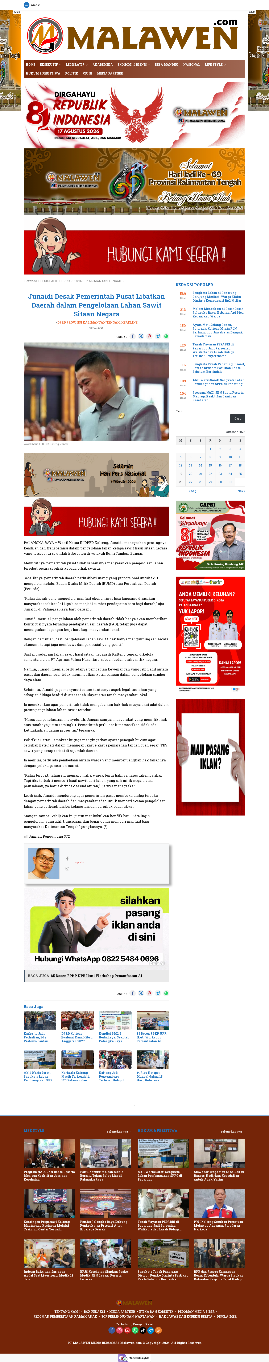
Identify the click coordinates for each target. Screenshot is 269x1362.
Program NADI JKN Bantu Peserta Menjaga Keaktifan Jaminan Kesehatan (218, 396)
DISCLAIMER (227, 1316)
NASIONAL (191, 65)
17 (230, 465)
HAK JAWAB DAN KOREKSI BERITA (185, 1316)
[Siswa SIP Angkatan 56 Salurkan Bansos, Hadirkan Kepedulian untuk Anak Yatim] (219, 1153)
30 (220, 482)
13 (190, 465)
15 (210, 465)
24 (230, 474)
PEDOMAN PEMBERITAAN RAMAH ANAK (65, 1316)
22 (210, 474)
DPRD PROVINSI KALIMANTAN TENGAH (88, 322)
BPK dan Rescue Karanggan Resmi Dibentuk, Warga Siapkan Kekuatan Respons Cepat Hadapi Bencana (218, 1275)
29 (210, 482)
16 (220, 465)
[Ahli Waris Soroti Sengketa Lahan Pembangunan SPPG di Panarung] (40, 1059)
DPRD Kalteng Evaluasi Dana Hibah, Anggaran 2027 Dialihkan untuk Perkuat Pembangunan (77, 1037)
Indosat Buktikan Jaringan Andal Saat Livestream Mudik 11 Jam (48, 1275)
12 (180, 465)
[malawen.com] (134, 35)
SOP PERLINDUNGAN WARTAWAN (128, 1316)
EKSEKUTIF (49, 65)
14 (200, 465)
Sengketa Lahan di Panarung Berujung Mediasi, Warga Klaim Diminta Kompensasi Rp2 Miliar (217, 296)
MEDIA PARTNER (110, 73)
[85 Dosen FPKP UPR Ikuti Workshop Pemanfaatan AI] (153, 1020)
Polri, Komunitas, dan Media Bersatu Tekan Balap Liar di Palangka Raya (101, 1175)
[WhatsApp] (135, 1330)
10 (230, 457)
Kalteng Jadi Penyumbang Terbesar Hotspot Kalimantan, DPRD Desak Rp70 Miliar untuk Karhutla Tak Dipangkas (114, 1076)
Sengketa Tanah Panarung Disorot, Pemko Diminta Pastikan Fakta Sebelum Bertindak (219, 368)
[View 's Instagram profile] (67, 868)
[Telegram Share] (158, 336)
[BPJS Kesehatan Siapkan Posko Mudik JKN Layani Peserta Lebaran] (105, 1253)
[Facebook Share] (132, 336)
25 (240, 474)
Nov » (241, 491)
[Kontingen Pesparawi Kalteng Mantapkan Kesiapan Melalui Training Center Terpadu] (49, 1203)
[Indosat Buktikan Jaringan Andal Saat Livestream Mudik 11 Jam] (49, 1253)
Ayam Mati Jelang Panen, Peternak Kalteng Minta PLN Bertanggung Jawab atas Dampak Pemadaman (218, 330)
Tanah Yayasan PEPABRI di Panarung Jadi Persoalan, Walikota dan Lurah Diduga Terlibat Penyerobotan (213, 350)
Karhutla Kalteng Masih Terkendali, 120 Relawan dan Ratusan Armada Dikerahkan (75, 1076)
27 (191, 482)
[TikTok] (143, 1330)
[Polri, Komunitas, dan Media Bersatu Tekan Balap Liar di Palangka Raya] (105, 1153)
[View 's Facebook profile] (67, 858)
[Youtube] (127, 1330)
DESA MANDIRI (166, 65)
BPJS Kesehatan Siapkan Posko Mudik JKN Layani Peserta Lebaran (104, 1275)
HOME (30, 65)
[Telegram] (150, 1330)
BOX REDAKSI (94, 1312)
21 (200, 474)
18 (240, 465)
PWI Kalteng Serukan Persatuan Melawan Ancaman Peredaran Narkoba (218, 1225)
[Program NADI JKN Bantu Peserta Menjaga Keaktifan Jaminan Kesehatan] (49, 1153)
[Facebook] (111, 1330)
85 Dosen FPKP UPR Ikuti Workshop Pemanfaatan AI (151, 1037)
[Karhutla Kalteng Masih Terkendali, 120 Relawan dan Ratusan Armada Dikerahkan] (77, 1059)
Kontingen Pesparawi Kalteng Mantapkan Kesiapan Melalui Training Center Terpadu (47, 1225)
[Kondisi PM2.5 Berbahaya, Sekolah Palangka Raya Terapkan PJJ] (115, 1020)
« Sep (192, 491)
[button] (182, 535)
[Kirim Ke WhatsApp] (166, 336)
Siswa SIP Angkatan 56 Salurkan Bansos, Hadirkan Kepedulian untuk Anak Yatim (219, 1175)
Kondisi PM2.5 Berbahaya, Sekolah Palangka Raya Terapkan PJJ (114, 1037)
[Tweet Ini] (141, 336)
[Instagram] (119, 1330)
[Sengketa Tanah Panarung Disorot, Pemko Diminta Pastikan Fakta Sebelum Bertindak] (163, 1253)
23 (220, 474)
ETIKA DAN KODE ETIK (156, 1312)
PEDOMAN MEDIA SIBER (196, 1312)
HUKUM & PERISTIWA (43, 73)
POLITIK (71, 73)
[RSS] (158, 1330)
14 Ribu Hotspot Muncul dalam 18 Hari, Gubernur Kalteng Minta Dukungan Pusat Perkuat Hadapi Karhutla (150, 1076)
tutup (17, 11)
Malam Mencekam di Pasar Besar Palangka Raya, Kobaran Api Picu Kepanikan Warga (218, 312)
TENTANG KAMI (67, 1312)
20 (190, 474)
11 (240, 457)
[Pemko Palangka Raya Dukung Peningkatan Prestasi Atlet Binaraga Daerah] (105, 1203)
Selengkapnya (118, 1131)
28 (200, 482)
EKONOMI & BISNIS (132, 65)
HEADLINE (129, 322)
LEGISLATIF (75, 65)
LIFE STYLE (214, 65)
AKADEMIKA (102, 65)
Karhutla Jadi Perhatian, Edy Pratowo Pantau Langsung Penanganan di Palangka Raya (36, 1037)
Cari (179, 411)
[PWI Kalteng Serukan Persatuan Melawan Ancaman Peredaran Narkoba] (219, 1203)
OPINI (87, 73)
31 (230, 482)
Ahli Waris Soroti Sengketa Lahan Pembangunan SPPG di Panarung (39, 1076)
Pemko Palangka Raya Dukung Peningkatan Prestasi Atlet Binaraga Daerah (103, 1225)
